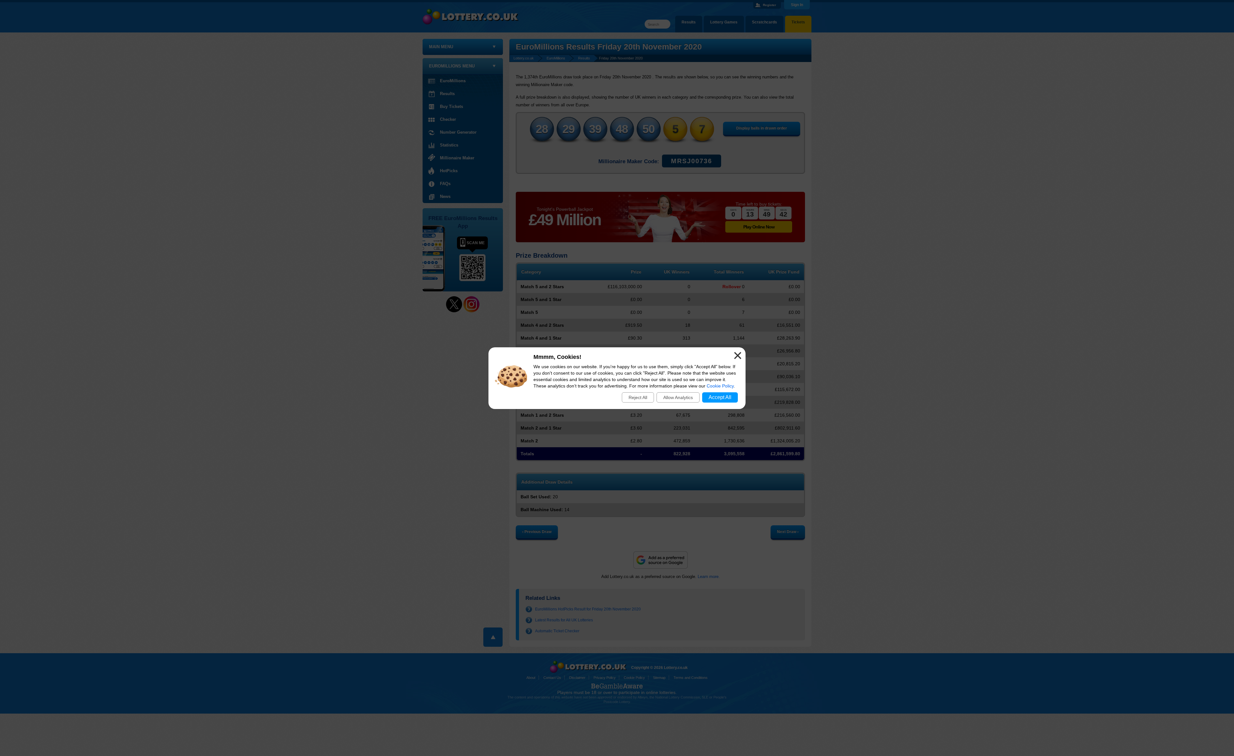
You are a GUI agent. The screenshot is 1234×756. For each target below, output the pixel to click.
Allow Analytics (678, 397)
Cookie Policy (720, 385)
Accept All (720, 397)
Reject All (638, 397)
